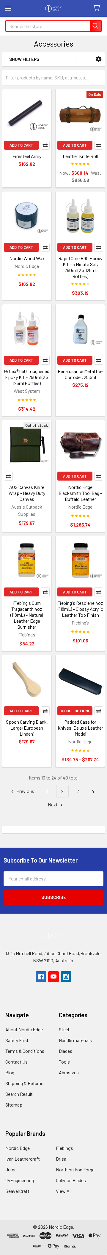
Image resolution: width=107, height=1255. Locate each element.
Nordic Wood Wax (27, 258)
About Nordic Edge (24, 1029)
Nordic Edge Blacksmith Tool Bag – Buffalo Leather (80, 493)
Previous (24, 791)
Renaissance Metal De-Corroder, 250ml (80, 374)
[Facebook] (41, 976)
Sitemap (13, 1104)
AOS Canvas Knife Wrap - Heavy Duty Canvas (27, 493)
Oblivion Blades (71, 1180)
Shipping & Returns (24, 1083)
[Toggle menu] (8, 8)
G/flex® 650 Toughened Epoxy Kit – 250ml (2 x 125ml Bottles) (26, 377)
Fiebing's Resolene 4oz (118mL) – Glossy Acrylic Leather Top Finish (80, 609)
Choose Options (74, 710)
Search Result (19, 1094)
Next (53, 804)
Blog (9, 1072)
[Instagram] (66, 976)
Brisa (61, 1159)
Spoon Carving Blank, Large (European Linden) (27, 728)
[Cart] (98, 8)
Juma (11, 1169)
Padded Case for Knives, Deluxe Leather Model (80, 728)
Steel (64, 1029)
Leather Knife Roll (80, 156)
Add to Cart (21, 145)
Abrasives (69, 1072)
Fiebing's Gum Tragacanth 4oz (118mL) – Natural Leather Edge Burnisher (26, 615)
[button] (98, 59)
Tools (64, 1061)
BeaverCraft (17, 1191)
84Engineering (19, 1180)
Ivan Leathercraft (22, 1159)
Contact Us (16, 1061)
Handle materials (75, 1040)
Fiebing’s (64, 1148)
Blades (65, 1051)
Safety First (17, 1040)
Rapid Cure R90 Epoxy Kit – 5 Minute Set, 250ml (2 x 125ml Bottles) (80, 267)
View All (63, 1191)
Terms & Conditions (24, 1051)
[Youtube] (53, 976)
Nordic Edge (17, 1148)
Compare (45, 145)
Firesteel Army (26, 156)
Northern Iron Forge (75, 1169)
